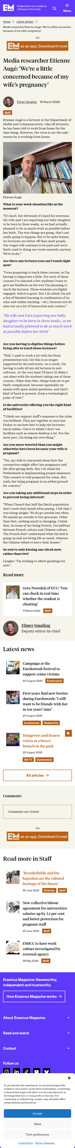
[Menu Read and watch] (68, 1033)
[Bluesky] (46, 1071)
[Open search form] (54, 8)
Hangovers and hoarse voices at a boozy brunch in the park (41, 740)
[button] (69, 1078)
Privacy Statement (45, 1142)
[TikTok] (26, 1071)
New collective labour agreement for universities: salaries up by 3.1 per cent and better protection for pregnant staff (45, 914)
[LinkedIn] (16, 1071)
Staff (8, 112)
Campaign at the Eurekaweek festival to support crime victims (41, 668)
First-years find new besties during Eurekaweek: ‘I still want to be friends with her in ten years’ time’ (45, 701)
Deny (37, 1124)
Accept (37, 1113)
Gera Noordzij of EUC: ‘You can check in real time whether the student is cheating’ (45, 596)
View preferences (37, 1134)
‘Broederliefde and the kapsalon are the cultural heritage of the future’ (43, 878)
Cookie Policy (25, 1142)
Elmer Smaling (27, 101)
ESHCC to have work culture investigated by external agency (42, 948)
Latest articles (25, 22)
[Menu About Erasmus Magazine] (68, 1018)
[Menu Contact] (68, 1048)
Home (6, 22)
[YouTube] (36, 1071)
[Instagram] (6, 1071)
